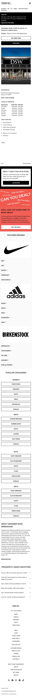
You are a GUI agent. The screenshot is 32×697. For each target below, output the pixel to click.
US (8, 8)
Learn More (16, 183)
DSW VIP (16, 667)
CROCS (3, 308)
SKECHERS (4, 360)
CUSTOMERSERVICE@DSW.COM (8, 691)
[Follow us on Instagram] (16, 680)
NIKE (2, 261)
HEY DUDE (4, 355)
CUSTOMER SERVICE (16, 648)
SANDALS (16, 409)
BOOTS (16, 394)
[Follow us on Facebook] (12, 680)
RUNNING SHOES (16, 424)
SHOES (16, 614)
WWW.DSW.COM (5, 559)
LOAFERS (16, 434)
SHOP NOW (16, 43)
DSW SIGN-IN (16, 659)
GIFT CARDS (16, 672)
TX (11, 8)
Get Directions (16, 38)
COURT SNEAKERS (16, 456)
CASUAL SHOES (16, 635)
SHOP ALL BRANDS (6, 365)
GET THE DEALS (16, 227)
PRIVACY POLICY (16, 651)
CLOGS (16, 471)
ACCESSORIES (16, 641)
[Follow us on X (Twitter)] (9, 680)
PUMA (3, 313)
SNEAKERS (16, 389)
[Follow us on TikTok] (23, 680)
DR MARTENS (5, 317)
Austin (15, 8)
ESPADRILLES (16, 404)
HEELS (16, 399)
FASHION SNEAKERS (16, 419)
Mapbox (24, 163)
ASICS (3, 322)
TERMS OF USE (16, 656)
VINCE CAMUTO (5, 280)
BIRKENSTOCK (5, 346)
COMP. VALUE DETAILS (16, 669)
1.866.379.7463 (4, 688)
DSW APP (16, 675)
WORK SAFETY (16, 638)
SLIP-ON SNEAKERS (16, 461)
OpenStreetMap (28, 163)
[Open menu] (30, 3)
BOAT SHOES (16, 439)
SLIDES (16, 633)
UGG (2, 265)
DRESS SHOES (16, 384)
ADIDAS (3, 303)
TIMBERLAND (5, 275)
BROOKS (3, 270)
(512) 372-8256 (9, 98)
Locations (3, 8)
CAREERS (16, 653)
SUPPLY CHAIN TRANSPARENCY (16, 664)
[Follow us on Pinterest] (19, 680)
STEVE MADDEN (5, 350)
